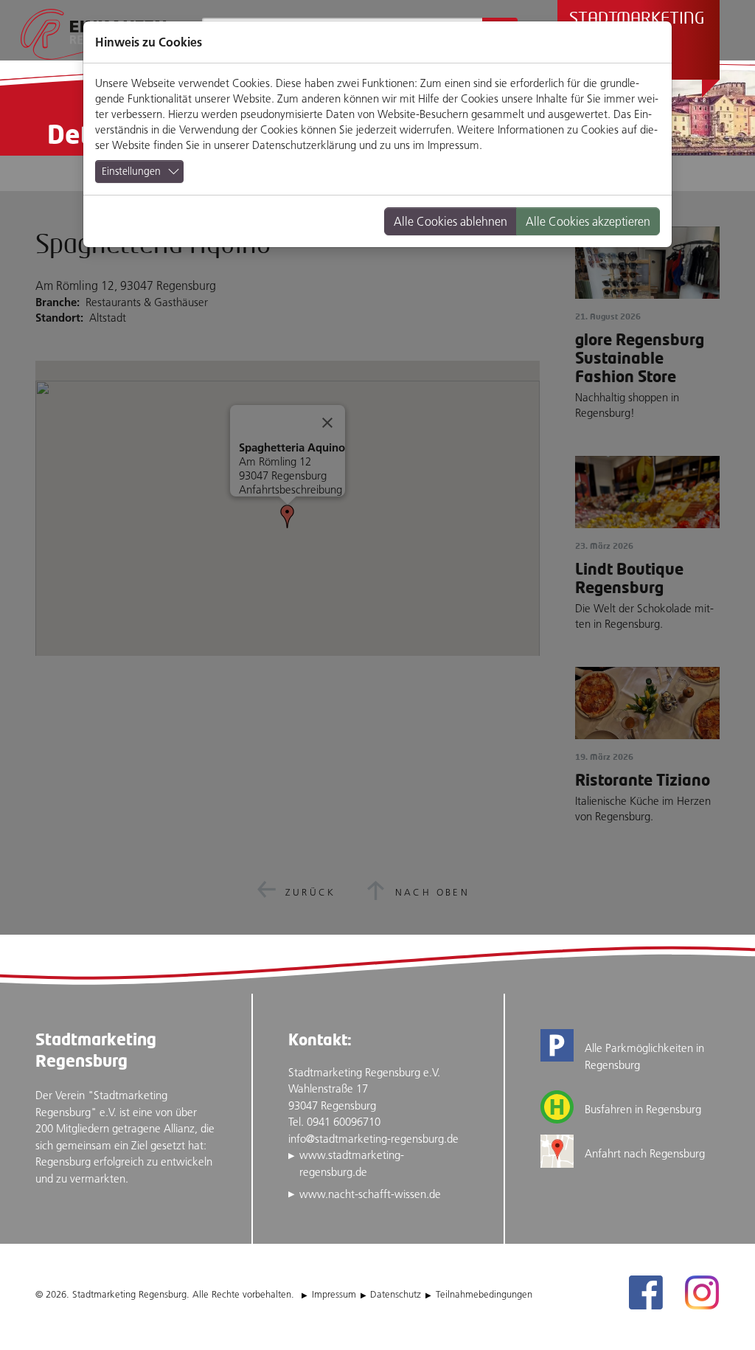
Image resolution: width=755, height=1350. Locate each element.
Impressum (453, 145)
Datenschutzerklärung (304, 145)
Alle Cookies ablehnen (450, 221)
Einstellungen (131, 171)
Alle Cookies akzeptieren (588, 221)
